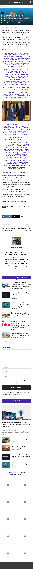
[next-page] (5, 342)
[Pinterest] (20, 266)
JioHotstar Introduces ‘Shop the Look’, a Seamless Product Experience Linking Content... (21, 456)
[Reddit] (23, 266)
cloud (8, 206)
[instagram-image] (8, 484)
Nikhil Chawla (5, 426)
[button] (3, 2)
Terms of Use (26, 564)
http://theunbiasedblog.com (16, 250)
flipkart (20, 206)
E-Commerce (14, 206)
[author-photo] (16, 245)
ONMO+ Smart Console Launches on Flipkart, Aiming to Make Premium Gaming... (16, 423)
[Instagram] (13, 266)
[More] (22, 216)
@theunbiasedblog (16, 474)
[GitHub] (9, 266)
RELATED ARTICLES (10, 277)
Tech (6, 6)
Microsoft (26, 206)
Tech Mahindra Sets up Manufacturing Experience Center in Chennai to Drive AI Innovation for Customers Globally (20, 325)
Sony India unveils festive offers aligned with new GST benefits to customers (20, 315)
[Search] (30, 2)
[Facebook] (5, 266)
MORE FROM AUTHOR (22, 277)
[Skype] (27, 266)
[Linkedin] (16, 266)
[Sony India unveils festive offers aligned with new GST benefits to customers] (6, 315)
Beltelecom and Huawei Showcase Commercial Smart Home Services (8, 228)
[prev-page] (3, 342)
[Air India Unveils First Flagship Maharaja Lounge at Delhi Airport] (6, 448)
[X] (16, 269)
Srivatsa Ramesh (7, 22)
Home (2, 6)
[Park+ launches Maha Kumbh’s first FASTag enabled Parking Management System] (6, 335)
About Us (11, 564)
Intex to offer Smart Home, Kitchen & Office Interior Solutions (24, 228)
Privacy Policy (18, 564)
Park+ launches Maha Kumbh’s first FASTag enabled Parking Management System (20, 335)
